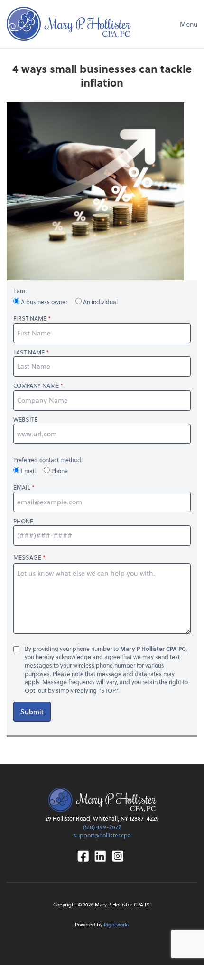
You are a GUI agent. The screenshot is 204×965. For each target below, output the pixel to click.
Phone (59, 470)
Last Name (29, 352)
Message (27, 557)
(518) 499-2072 (102, 827)
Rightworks (117, 924)
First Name (29, 319)
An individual (100, 301)
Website (25, 419)
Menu (188, 24)
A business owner (44, 301)
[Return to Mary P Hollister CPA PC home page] (69, 24)
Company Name (36, 386)
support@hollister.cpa (102, 835)
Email (28, 470)
